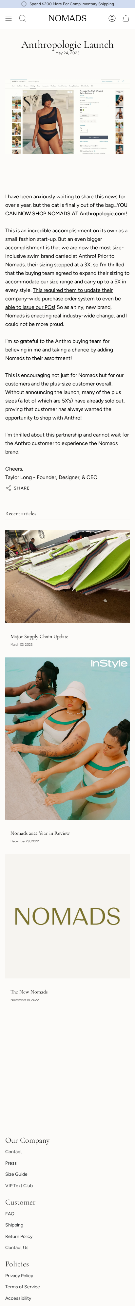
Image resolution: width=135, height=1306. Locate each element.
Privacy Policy (19, 1276)
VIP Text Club (19, 1186)
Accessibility (18, 1298)
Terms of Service (22, 1287)
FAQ (9, 1214)
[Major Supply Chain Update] (67, 576)
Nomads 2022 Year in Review (40, 833)
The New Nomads (29, 992)
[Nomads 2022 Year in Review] (67, 738)
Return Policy (18, 1236)
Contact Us (17, 1247)
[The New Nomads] (67, 916)
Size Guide (16, 1174)
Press (11, 1163)
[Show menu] (8, 18)
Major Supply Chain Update (39, 637)
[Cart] (126, 18)
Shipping (14, 1225)
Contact (13, 1151)
